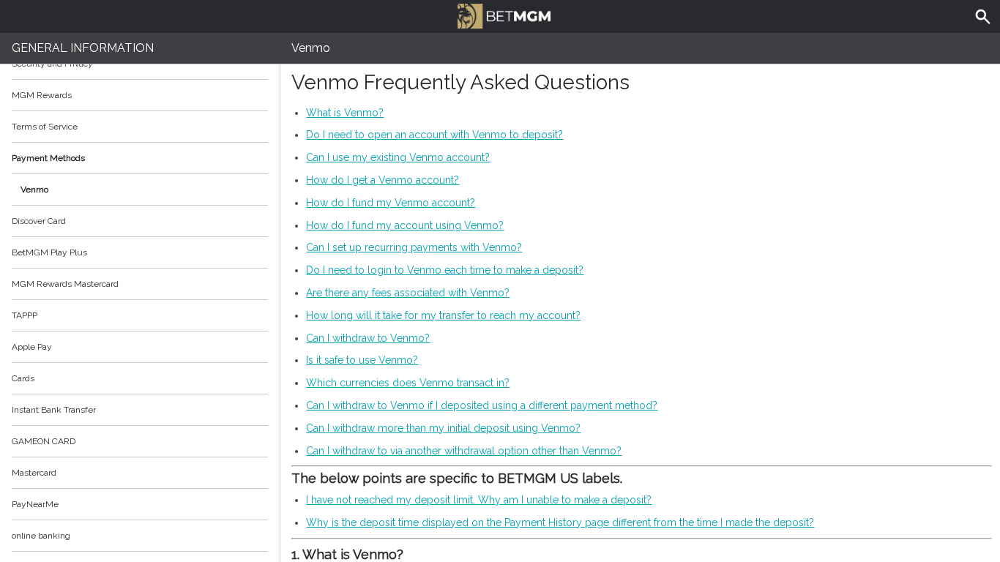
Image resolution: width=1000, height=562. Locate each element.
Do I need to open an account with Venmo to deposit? (434, 134)
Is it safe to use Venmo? (362, 360)
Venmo (34, 189)
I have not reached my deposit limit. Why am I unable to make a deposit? (479, 500)
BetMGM (500, 14)
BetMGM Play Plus (49, 252)
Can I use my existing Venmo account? (398, 157)
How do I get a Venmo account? (382, 180)
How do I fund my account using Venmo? (405, 225)
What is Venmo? (345, 113)
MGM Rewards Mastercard (65, 284)
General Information (83, 48)
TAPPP (24, 315)
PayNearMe (35, 504)
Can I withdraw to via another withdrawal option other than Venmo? (464, 451)
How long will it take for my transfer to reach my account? (443, 315)
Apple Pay (32, 347)
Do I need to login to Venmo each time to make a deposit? (444, 270)
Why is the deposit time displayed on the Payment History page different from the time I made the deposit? (560, 522)
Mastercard (34, 473)
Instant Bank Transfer (54, 410)
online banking (41, 536)
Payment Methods (48, 158)
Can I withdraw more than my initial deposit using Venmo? (443, 428)
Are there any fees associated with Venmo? (408, 293)
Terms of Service (45, 126)
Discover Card (39, 221)
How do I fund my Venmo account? (390, 203)
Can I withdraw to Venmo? (368, 338)
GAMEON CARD (43, 441)
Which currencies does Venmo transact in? (408, 383)
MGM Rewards (42, 95)
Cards (23, 378)
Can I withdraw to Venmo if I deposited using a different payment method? (481, 405)
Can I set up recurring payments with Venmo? (414, 247)
